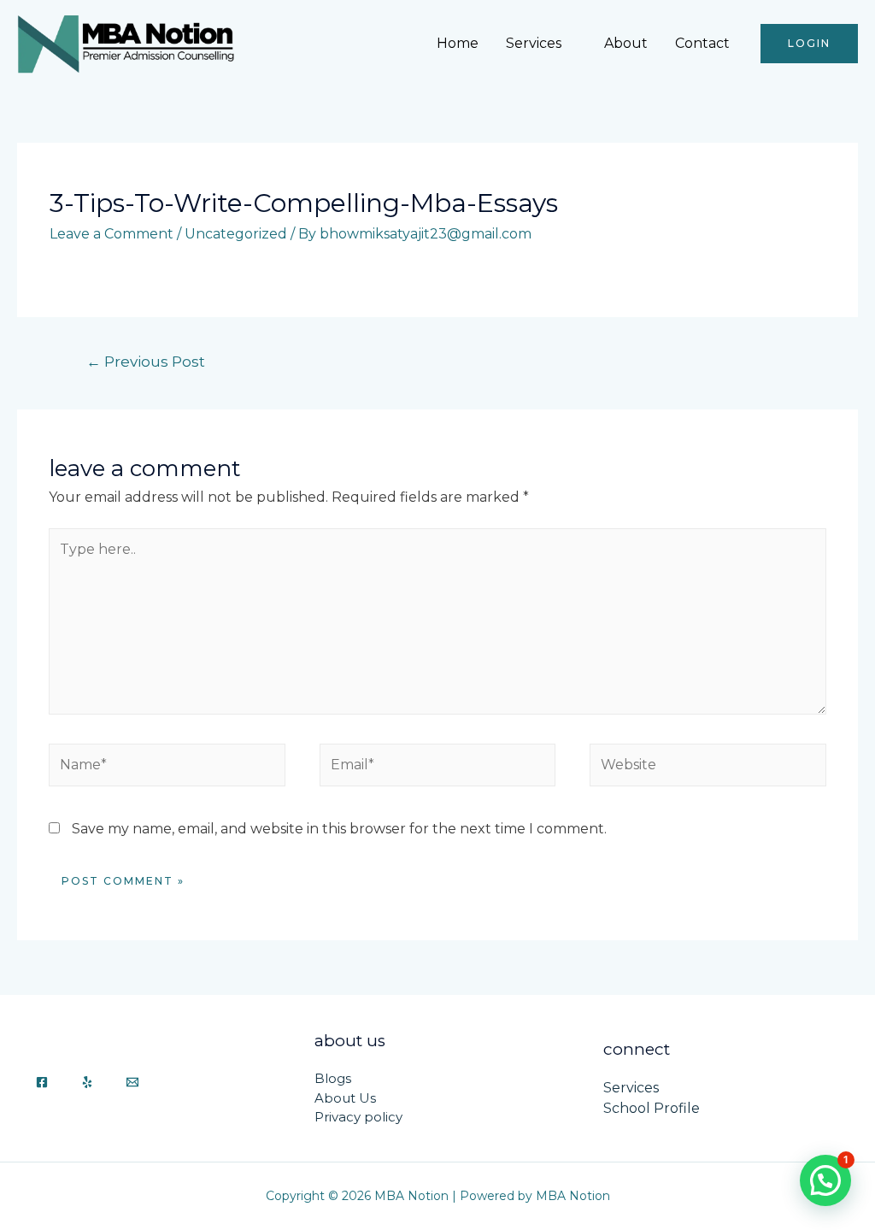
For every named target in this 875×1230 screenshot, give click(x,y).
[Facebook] (42, 1082)
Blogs (332, 1078)
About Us (345, 1098)
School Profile (651, 1108)
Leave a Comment (111, 234)
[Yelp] (87, 1082)
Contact (702, 43)
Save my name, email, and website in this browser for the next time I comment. (339, 829)
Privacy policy (358, 1117)
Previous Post (145, 361)
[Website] (707, 768)
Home (458, 43)
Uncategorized (236, 234)
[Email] (132, 1082)
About (626, 43)
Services (533, 43)
